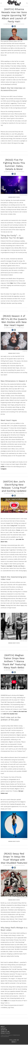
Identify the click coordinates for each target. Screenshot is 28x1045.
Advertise (4, 1029)
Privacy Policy (5, 1033)
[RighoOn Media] (14, 3)
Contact (3, 1028)
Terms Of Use (5, 1031)
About (3, 1026)
